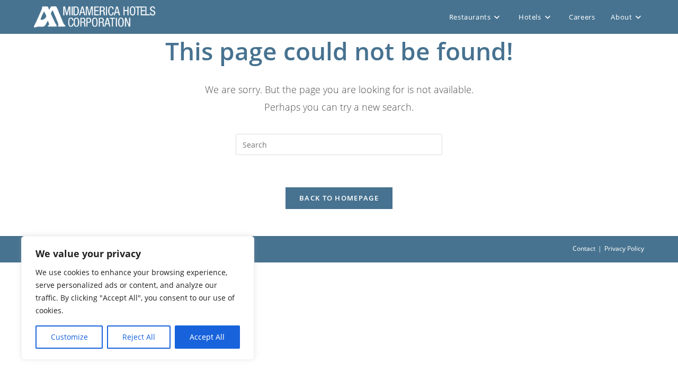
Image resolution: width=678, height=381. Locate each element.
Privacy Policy (624, 248)
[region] (137, 298)
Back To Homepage (339, 198)
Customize (69, 337)
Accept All (207, 337)
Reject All (138, 337)
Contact (584, 248)
